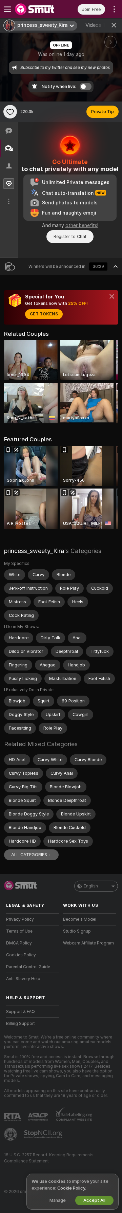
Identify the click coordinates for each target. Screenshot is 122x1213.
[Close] (112, 296)
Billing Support (20, 1023)
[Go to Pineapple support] (11, 1134)
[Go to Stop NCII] (44, 1134)
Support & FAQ (20, 1011)
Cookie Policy (71, 1188)
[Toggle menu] (7, 9)
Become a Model (79, 919)
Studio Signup (77, 931)
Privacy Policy (20, 919)
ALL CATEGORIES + (31, 854)
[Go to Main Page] (38, 9)
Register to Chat (70, 236)
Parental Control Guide (28, 966)
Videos (96, 25)
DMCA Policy (19, 943)
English (91, 886)
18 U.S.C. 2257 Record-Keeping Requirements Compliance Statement (49, 1158)
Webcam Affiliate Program (88, 943)
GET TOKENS (44, 314)
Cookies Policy (21, 955)
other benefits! (81, 225)
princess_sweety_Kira (34, 550)
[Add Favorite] (10, 111)
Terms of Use (19, 931)
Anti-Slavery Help (23, 978)
